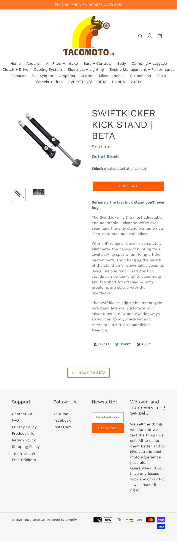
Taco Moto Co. (35, 519)
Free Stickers (24, 460)
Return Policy (24, 440)
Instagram (63, 427)
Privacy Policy (24, 427)
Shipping (99, 168)
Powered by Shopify (62, 519)
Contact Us (22, 414)
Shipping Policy (26, 446)
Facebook (62, 420)
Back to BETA (92, 373)
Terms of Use (23, 453)
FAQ (15, 420)
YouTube (61, 414)
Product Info (23, 433)
